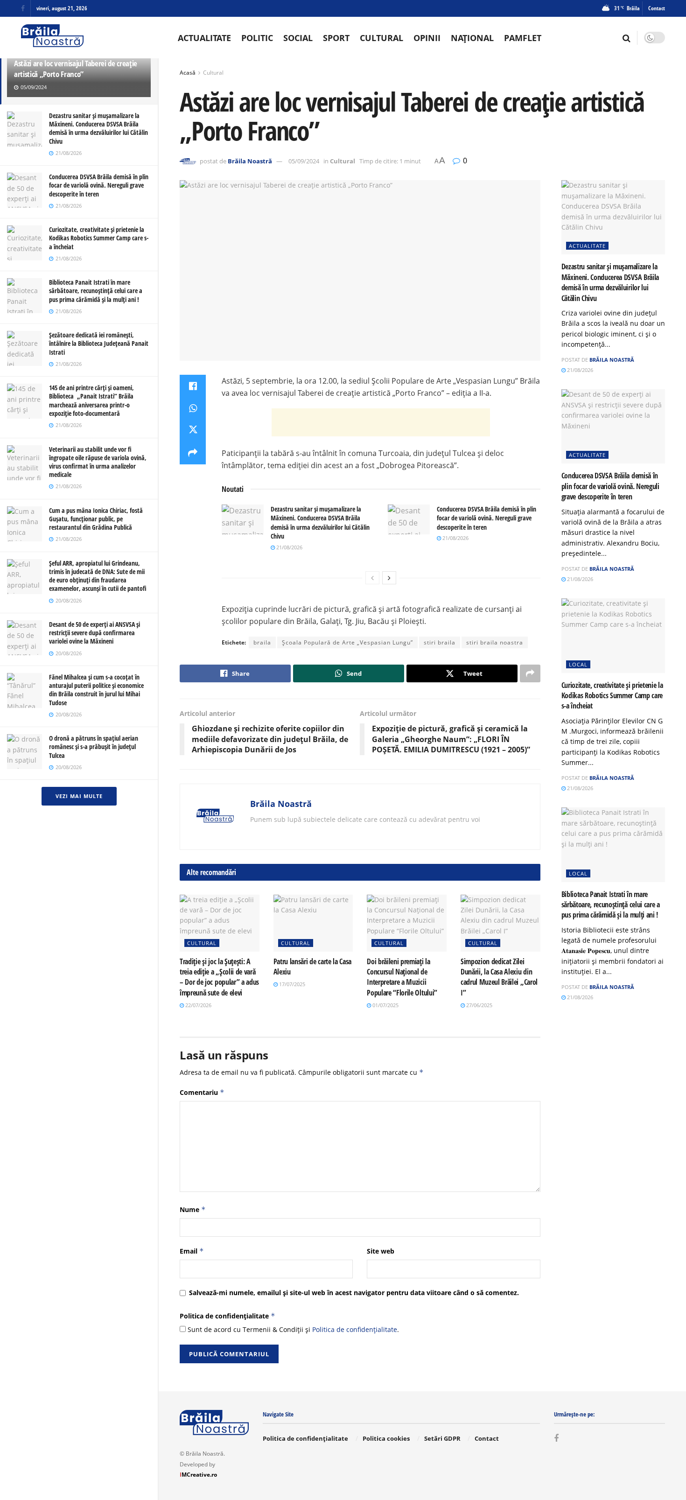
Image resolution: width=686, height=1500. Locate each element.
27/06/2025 (478, 1005)
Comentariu (202, 1092)
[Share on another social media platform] (193, 453)
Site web (380, 1251)
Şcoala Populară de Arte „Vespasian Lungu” (347, 642)
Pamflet (522, 37)
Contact (656, 8)
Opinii (427, 37)
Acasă (188, 73)
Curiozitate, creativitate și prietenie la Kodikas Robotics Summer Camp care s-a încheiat (98, 238)
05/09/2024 (303, 161)
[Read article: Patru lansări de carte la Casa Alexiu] (313, 923)
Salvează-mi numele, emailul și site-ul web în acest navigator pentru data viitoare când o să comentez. (354, 1292)
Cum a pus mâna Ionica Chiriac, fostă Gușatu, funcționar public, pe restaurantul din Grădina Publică (96, 519)
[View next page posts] (389, 577)
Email (192, 1251)
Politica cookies (386, 1438)
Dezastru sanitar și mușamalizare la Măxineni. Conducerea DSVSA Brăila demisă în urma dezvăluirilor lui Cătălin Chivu (98, 128)
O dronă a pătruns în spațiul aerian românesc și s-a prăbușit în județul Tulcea (93, 746)
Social (298, 37)
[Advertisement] (381, 422)
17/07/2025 (291, 984)
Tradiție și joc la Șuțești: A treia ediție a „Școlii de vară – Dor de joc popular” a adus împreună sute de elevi (219, 977)
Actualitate (204, 37)
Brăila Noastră (250, 161)
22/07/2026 (197, 1005)
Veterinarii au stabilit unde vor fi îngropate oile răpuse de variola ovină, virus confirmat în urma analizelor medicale (98, 462)
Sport (336, 37)
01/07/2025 (385, 1005)
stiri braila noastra (494, 642)
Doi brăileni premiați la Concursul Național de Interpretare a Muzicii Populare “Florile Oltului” (402, 977)
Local (578, 664)
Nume (193, 1209)
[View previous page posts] (372, 577)
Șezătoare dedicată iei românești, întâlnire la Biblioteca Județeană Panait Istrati (98, 343)
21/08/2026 (288, 547)
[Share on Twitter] (193, 431)
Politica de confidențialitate (227, 1315)
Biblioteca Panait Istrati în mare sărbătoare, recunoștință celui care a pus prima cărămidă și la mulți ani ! (95, 290)
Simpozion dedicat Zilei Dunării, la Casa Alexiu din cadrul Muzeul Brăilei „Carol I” (499, 977)
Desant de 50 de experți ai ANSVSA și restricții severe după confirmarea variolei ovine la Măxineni (94, 632)
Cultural (381, 37)
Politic (257, 37)
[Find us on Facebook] (23, 8)
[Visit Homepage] (52, 37)
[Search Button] (626, 37)
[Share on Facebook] (193, 386)
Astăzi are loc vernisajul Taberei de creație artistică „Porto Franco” (75, 68)
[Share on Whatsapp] (193, 408)
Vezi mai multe (79, 795)
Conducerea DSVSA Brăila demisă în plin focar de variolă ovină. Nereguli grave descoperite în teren (98, 185)
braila (262, 642)
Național (472, 37)
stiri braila (439, 642)
